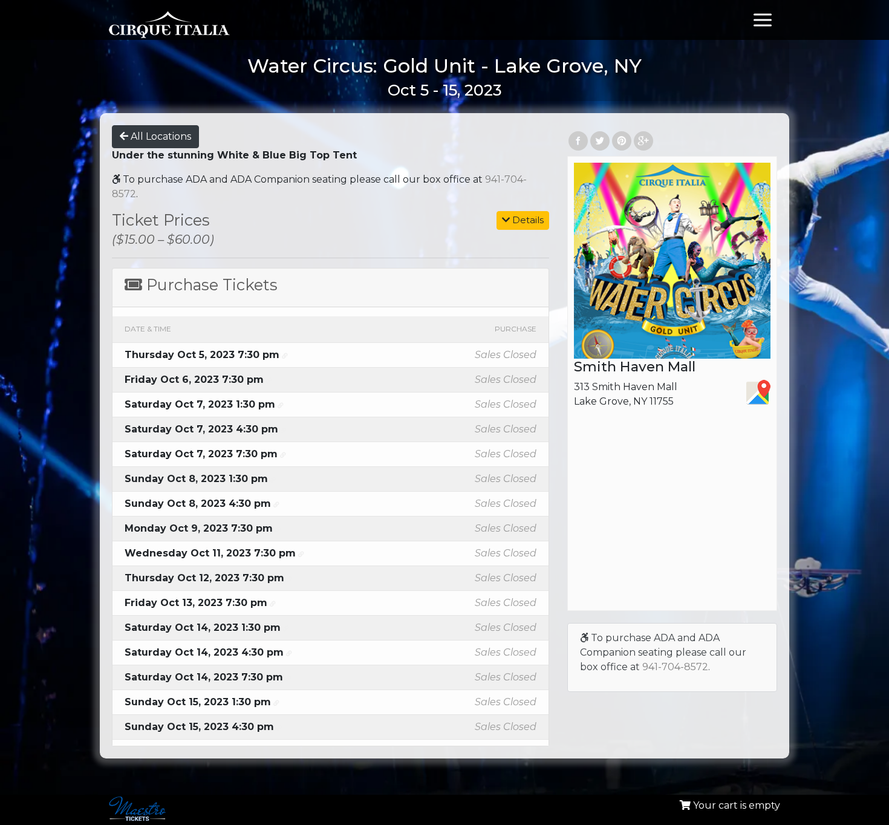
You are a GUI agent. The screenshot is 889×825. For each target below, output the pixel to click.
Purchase (515, 328)
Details (527, 220)
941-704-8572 (675, 667)
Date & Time (148, 328)
